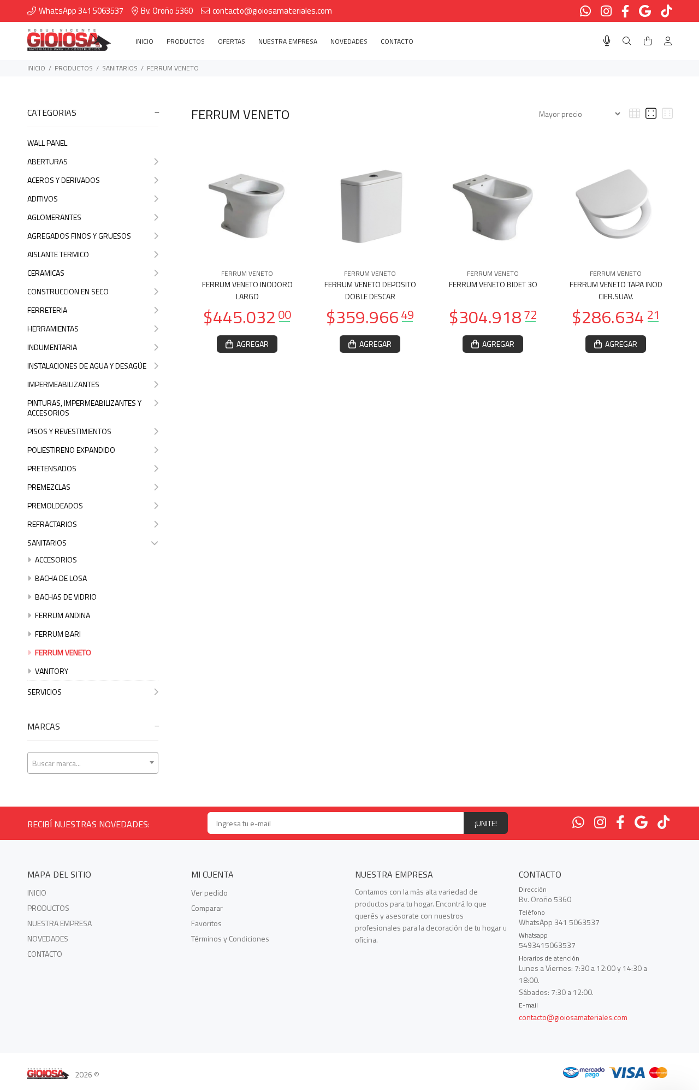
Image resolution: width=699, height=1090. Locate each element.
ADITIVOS (42, 198)
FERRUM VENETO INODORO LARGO (247, 290)
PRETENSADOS (51, 468)
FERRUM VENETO (173, 68)
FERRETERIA (47, 310)
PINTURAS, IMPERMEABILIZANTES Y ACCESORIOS (84, 407)
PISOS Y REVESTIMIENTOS (69, 431)
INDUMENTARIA (52, 347)
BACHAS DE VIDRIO (65, 596)
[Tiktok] (663, 822)
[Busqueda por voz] (607, 41)
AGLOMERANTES (54, 217)
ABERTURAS (47, 161)
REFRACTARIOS (52, 524)
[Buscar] (627, 41)
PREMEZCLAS (48, 487)
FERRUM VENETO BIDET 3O (493, 284)
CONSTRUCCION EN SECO (68, 291)
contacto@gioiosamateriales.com (573, 1017)
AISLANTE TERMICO (58, 254)
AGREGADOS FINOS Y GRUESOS (79, 235)
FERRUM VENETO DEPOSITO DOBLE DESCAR (370, 290)
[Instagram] (600, 822)
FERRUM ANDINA (61, 615)
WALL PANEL (47, 143)
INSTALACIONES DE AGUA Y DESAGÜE (86, 365)
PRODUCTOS (74, 68)
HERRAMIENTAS (53, 328)
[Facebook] (620, 822)
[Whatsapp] (578, 822)
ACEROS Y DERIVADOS (63, 180)
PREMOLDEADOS (55, 505)
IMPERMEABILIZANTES (63, 384)
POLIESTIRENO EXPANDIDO (71, 449)
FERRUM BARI (57, 633)
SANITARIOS (120, 68)
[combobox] (92, 763)
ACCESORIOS (55, 559)
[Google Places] (641, 822)
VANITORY (50, 671)
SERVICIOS (44, 691)
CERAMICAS (45, 273)
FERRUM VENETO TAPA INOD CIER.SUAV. (616, 290)
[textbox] (93, 763)
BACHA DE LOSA (60, 578)
